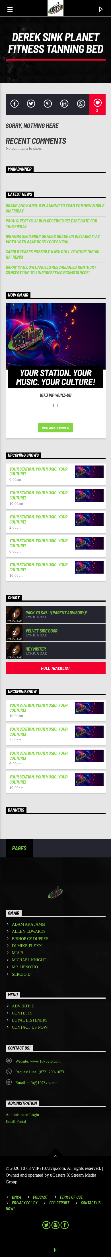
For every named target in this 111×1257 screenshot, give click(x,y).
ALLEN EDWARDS (29, 931)
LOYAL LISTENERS (30, 1020)
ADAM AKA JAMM (28, 924)
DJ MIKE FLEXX (27, 946)
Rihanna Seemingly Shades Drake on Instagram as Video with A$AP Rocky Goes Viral (53, 238)
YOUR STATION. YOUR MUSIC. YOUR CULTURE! (38, 471)
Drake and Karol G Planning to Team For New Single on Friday (55, 208)
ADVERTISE (23, 1006)
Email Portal (16, 1121)
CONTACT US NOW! (30, 1027)
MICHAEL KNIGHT (29, 960)
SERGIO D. (22, 974)
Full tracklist (55, 668)
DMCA (16, 1197)
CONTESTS (22, 1013)
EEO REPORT (59, 1202)
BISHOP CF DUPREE (30, 939)
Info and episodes (55, 428)
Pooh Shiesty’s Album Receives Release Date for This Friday (51, 223)
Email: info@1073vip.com (37, 1083)
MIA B (17, 953)
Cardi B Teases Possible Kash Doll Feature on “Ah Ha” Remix (53, 254)
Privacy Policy (24, 1202)
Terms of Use (71, 1197)
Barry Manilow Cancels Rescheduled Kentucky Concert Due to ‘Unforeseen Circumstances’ (51, 269)
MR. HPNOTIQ (25, 967)
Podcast (40, 1197)
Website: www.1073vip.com (38, 1061)
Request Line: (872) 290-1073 (39, 1072)
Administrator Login (22, 1115)
